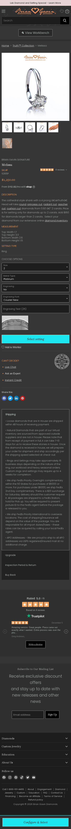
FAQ (45, 792)
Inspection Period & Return (20, 565)
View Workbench (37, 33)
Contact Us (57, 792)
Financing (10, 796)
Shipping (10, 414)
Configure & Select (36, 822)
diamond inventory (56, 220)
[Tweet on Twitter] (10, 398)
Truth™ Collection (23, 45)
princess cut (34, 204)
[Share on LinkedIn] (16, 398)
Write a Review (36, 644)
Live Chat (10, 367)
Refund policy (35, 799)
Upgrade (10, 555)
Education (34, 792)
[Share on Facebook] (4, 398)
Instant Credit (13, 380)
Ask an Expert (12, 373)
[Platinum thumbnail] (7, 127)
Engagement (44, 789)
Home (5, 45)
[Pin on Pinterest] (22, 398)
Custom (21, 792)
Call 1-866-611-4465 (13, 789)
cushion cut (14, 208)
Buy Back (10, 575)
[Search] (64, 20)
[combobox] (31, 20)
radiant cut (50, 204)
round (22, 204)
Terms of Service (53, 796)
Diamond (60, 789)
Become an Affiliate (29, 796)
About (31, 789)
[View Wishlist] (62, 11)
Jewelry (9, 792)
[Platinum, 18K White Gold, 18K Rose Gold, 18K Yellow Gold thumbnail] (53, 127)
